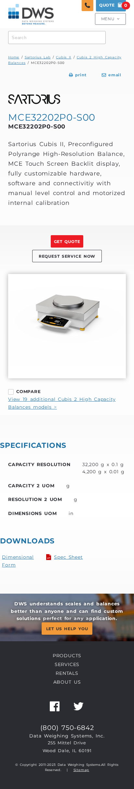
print (77, 75)
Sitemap (81, 770)
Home (13, 57)
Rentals (67, 673)
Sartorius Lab (38, 57)
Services (67, 664)
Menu (110, 19)
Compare (28, 391)
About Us (67, 682)
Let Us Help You (67, 629)
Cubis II (63, 57)
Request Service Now (67, 256)
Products (67, 656)
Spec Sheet (68, 557)
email (111, 75)
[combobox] (57, 37)
